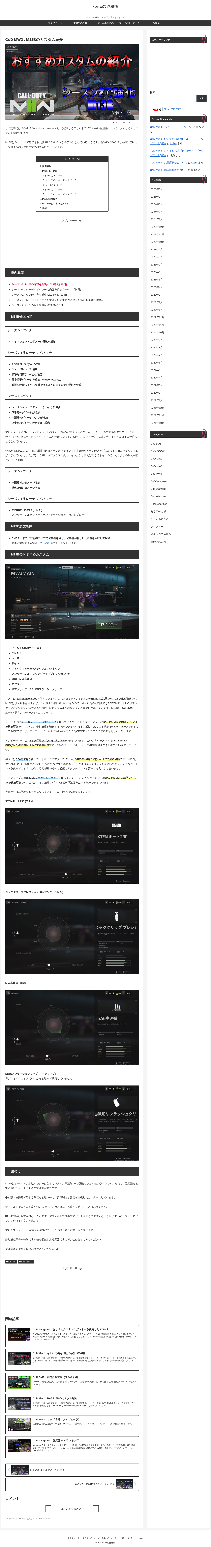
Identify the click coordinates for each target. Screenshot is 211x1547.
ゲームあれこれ (27, 1261)
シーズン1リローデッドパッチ (60, 194)
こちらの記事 (45, 543)
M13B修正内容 (50, 171)
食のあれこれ (89, 1538)
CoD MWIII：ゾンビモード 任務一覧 (171, 126)
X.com (141, 1538)
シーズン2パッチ (53, 189)
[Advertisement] (72, 243)
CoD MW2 (12, 1261)
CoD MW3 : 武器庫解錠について (168, 162)
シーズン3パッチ (53, 185)
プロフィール (73, 1538)
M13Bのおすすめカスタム (55, 203)
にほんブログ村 (172, 109)
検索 (152, 92)
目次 (67, 159)
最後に (45, 208)
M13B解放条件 (50, 199)
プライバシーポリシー (125, 1538)
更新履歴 (46, 166)
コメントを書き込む (72, 1508)
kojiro (173, 143)
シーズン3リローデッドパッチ (60, 180)
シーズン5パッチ (53, 175)
